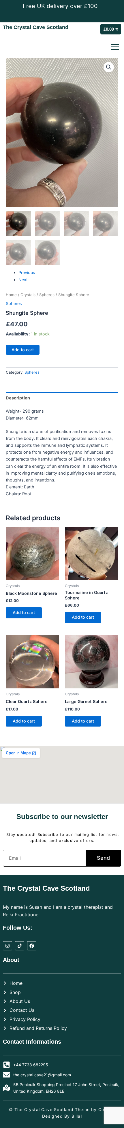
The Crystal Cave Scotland (35, 27)
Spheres (47, 294)
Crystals (27, 294)
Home (11, 294)
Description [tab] (18, 398)
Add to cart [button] (24, 612)
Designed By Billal (62, 1116)
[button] (109, 67)
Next (23, 279)
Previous (26, 272)
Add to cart (23, 349)
